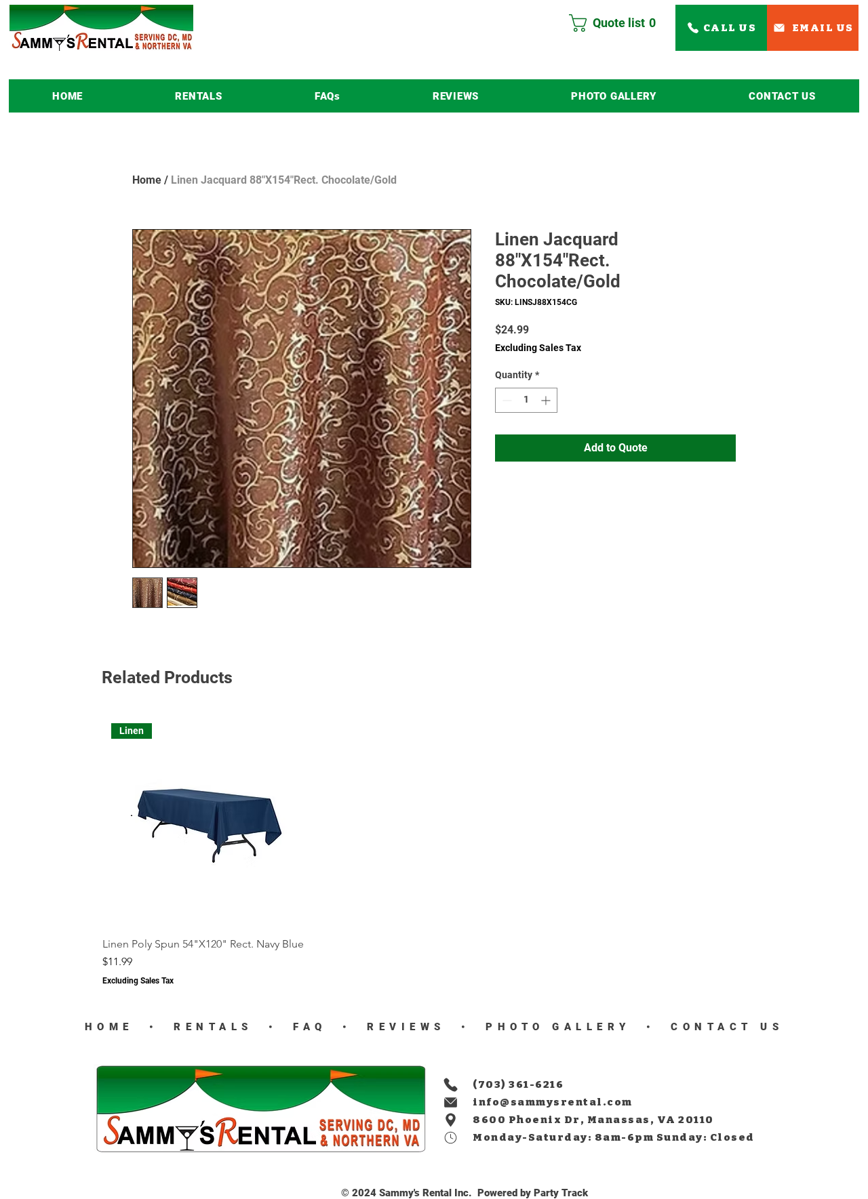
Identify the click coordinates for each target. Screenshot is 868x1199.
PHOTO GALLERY (558, 1027)
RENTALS (213, 1027)
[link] (618, 23)
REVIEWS (402, 1027)
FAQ (306, 1027)
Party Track (561, 1193)
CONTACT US (723, 1027)
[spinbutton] (526, 400)
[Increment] (546, 400)
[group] (434, 850)
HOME (109, 1027)
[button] (198, 96)
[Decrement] (505, 400)
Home (146, 180)
